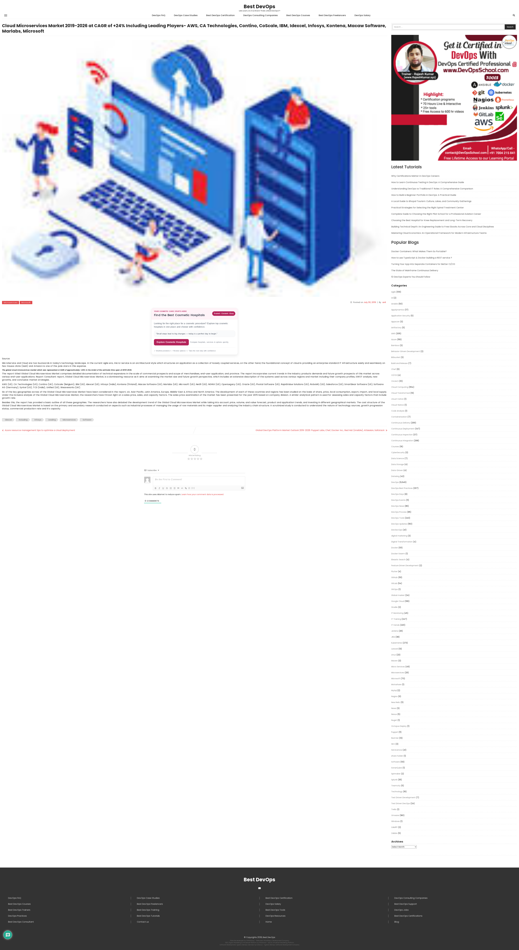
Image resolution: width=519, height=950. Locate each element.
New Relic (395, 702)
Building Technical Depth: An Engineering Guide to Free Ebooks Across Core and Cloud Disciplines (442, 226)
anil (384, 302)
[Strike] (167, 488)
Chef (393, 369)
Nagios (394, 696)
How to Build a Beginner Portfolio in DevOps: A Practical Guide (423, 195)
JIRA (393, 637)
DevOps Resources (275, 916)
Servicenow (396, 750)
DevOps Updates (399, 524)
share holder (397, 756)
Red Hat (395, 738)
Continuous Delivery (400, 422)
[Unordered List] (174, 488)
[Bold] (155, 488)
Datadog (395, 476)
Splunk (394, 779)
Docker (394, 547)
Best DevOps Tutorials (148, 916)
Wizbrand (263, 942)
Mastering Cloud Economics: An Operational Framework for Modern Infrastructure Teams (439, 233)
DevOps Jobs (401, 910)
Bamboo (395, 345)
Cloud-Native (397, 405)
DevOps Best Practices (402, 488)
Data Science (397, 458)
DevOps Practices (17, 916)
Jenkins (394, 631)
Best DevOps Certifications (408, 916)
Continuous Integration (402, 440)
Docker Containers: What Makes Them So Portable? (419, 251)
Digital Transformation (401, 541)
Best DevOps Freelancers (332, 15)
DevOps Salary (362, 15)
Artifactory (396, 327)
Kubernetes (396, 642)
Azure (394, 339)
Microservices (10, 302)
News (393, 708)
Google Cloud (397, 601)
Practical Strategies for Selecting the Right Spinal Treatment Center (427, 207)
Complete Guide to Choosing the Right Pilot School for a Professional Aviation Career (436, 213)
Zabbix (394, 833)
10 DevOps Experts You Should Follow (410, 276)
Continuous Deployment (403, 428)
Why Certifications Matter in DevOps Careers (415, 176)
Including (23, 419)
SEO (393, 744)
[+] (193, 488)
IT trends (395, 625)
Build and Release (399, 363)
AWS (393, 333)
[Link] (186, 488)
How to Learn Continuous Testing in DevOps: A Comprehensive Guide (427, 182)
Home (269, 922)
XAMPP (394, 827)
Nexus (394, 714)
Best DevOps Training (148, 910)
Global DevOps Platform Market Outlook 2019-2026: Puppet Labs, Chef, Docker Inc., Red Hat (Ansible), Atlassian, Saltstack (320, 430)
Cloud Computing (399, 387)
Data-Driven (397, 470)
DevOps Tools (397, 518)
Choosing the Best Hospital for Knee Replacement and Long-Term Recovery (431, 220)
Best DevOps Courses (298, 15)
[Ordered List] (171, 488)
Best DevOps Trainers (19, 910)
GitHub (394, 577)
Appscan (395, 321)
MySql (394, 690)
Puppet (394, 732)
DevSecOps (396, 529)
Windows (395, 821)
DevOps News (397, 506)
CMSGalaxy (250, 940)
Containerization (399, 416)
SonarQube (396, 767)
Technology (396, 791)
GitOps (394, 589)
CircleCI (395, 381)
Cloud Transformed (400, 393)
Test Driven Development (403, 797)
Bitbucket (395, 357)
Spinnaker (395, 773)
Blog (396, 922)
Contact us (143, 922)
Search (510, 27)
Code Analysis (397, 410)
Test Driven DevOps (400, 803)
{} (189, 488)
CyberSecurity (398, 452)
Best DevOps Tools (275, 910)
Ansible (394, 303)
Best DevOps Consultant (21, 922)
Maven (394, 660)
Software (87, 419)
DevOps (395, 482)
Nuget (394, 720)
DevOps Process (399, 512)
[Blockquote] (178, 488)
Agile (393, 292)
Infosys (38, 419)
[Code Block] (182, 488)
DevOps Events (398, 500)
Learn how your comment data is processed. (203, 494)
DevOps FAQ (158, 15)
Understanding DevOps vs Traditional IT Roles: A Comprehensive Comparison (432, 188)
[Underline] (163, 488)
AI (392, 297)
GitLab (394, 583)
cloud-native (397, 399)
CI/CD (394, 375)
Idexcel (8, 419)
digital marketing (399, 535)
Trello (393, 809)
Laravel (394, 648)
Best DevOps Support (405, 904)
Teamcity (395, 785)
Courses (395, 446)
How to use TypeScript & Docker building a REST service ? (421, 257)
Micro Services (398, 666)
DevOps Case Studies (186, 15)
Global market (398, 595)
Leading (52, 419)
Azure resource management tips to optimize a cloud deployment (40, 430)
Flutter (394, 571)
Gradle (394, 607)
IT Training (396, 619)
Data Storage (397, 464)
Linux (393, 654)
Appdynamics (397, 309)
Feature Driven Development (405, 565)
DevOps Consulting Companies (260, 15)
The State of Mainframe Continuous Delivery (414, 270)
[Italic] (159, 488)
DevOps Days (397, 494)
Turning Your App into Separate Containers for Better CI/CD (423, 264)
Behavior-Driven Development (405, 351)
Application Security (400, 315)
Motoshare (396, 684)
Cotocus (260, 945)
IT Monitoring (397, 613)
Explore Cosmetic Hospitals (171, 342)
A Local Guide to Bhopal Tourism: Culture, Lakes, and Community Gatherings (431, 201)
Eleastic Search (398, 559)
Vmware (395, 815)
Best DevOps (259, 6)
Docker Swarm (398, 553)
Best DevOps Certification (220, 15)
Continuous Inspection (402, 434)
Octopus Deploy (399, 726)
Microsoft (26, 302)
